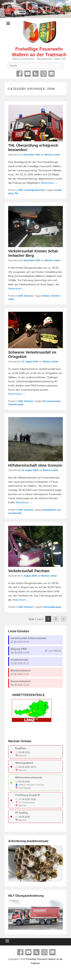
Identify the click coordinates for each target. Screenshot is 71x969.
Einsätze (28, 296)
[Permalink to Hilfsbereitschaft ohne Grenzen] (35, 439)
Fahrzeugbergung (52, 607)
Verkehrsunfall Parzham (29, 571)
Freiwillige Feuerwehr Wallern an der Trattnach (39, 51)
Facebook (19, 73)
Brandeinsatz (50, 510)
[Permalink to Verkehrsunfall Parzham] (35, 546)
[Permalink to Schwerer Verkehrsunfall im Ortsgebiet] (35, 330)
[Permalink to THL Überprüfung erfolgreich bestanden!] (35, 123)
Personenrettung (51, 401)
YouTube (27, 73)
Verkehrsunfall (15, 404)
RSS (35, 73)
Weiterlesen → (49, 182)
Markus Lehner (52, 154)
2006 (20, 190)
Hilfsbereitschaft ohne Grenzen (35, 465)
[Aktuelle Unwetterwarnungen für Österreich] (31, 721)
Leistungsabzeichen (34, 190)
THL (16, 193)
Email (51, 73)
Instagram (43, 73)
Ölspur (46, 296)
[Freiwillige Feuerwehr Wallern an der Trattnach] (35, 9)
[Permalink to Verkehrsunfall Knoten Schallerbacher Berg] (35, 226)
